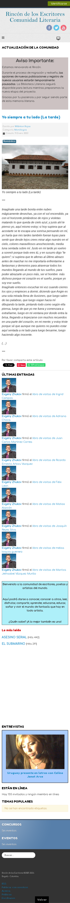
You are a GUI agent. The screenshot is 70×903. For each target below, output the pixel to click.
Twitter (56, 28)
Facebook (49, 28)
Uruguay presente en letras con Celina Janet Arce (35, 774)
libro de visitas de (43, 394)
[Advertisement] (35, 686)
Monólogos (20, 130)
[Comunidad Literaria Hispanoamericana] (35, 17)
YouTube (63, 28)
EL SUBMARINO (14, 643)
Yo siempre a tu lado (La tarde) (31, 117)
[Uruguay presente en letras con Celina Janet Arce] (35, 751)
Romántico (9, 141)
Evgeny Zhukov (12, 394)
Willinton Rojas (22, 126)
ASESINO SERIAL (15, 637)
